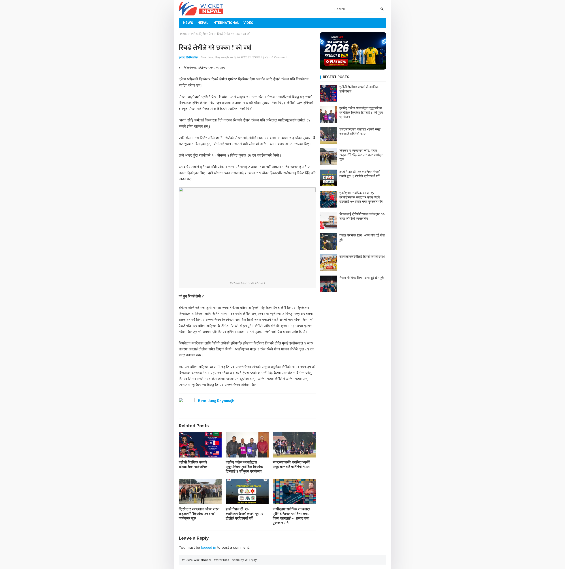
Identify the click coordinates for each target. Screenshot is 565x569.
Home (183, 34)
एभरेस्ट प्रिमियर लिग (202, 34)
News (188, 23)
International (226, 23)
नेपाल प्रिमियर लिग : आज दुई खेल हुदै (361, 278)
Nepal (203, 23)
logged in (208, 547)
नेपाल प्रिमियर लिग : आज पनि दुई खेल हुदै (362, 237)
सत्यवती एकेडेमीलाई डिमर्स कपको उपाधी (362, 256)
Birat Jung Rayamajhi (215, 57)
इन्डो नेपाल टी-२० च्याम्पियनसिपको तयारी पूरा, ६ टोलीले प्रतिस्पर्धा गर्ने (244, 514)
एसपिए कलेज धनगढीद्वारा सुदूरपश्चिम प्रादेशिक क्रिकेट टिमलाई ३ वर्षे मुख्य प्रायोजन (244, 467)
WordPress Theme (227, 559)
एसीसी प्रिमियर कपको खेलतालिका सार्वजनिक (193, 464)
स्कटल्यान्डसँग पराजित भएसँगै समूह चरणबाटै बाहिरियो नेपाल (291, 464)
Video (248, 23)
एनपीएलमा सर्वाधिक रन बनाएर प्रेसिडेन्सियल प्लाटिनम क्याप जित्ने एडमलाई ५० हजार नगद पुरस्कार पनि (291, 516)
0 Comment (279, 57)
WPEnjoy (251, 559)
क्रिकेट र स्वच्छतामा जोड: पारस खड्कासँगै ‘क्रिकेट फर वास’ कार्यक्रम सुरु (199, 514)
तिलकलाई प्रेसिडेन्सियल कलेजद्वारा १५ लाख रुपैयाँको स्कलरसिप (362, 216)
